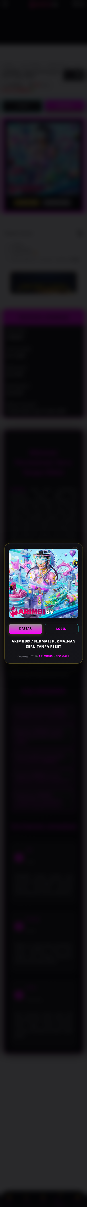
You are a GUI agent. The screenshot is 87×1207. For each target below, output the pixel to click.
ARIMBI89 (46, 656)
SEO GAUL (63, 656)
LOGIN (61, 629)
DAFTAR (25, 628)
